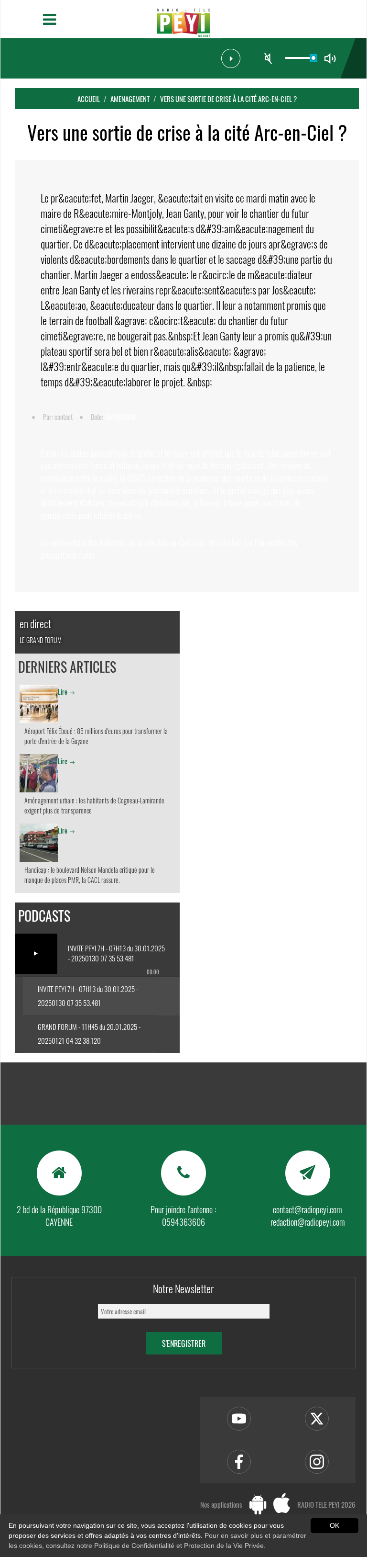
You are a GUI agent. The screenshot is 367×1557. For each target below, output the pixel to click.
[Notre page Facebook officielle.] (239, 1462)
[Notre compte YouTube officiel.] (239, 1419)
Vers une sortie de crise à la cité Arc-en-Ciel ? (228, 98)
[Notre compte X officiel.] (317, 1419)
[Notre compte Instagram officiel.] (317, 1462)
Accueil (88, 98)
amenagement (130, 98)
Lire (62, 692)
